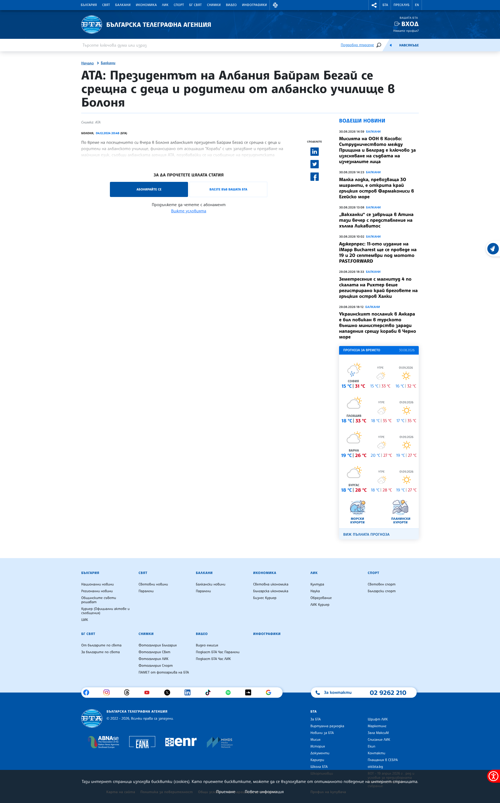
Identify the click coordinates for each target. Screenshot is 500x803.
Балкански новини (210, 584)
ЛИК (165, 5)
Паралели (146, 591)
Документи (319, 753)
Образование (321, 598)
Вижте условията (188, 210)
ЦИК (84, 620)
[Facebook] (88, 692)
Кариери (317, 760)
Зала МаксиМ (378, 733)
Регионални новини (97, 591)
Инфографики (254, 5)
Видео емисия (207, 645)
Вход (410, 24)
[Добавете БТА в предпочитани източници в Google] (270, 692)
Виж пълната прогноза (366, 534)
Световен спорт (382, 584)
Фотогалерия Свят (154, 652)
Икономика (146, 5)
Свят (106, 5)
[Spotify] (230, 692)
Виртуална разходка (327, 726)
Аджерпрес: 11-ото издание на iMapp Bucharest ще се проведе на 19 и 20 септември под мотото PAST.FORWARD (378, 252)
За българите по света (100, 652)
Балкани (122, 5)
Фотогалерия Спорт (156, 666)
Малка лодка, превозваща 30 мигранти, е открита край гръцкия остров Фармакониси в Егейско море (376, 188)
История (317, 746)
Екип (371, 746)
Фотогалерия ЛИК (153, 659)
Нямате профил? (406, 31)
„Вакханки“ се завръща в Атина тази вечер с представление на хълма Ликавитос (376, 220)
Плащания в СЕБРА (383, 760)
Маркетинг (377, 726)
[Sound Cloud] (250, 692)
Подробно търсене (357, 45)
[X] (169, 692)
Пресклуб (401, 5)
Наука (315, 591)
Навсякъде (409, 45)
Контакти (376, 753)
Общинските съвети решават (98, 600)
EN (417, 5)
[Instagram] (108, 692)
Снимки (214, 5)
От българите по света (101, 645)
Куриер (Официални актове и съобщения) (105, 611)
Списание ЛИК (379, 740)
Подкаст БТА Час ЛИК (213, 659)
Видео (231, 5)
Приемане (225, 791)
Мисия (315, 740)
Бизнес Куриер (265, 598)
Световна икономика (270, 584)
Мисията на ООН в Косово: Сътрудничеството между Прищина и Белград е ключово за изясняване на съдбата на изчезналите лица (377, 150)
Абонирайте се (148, 189)
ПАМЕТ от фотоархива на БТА (164, 672)
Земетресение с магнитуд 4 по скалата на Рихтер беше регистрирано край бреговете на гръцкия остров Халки (378, 287)
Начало (87, 63)
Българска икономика (270, 591)
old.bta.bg (375, 767)
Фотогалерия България (158, 645)
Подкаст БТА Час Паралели (217, 652)
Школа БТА (319, 767)
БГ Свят (195, 5)
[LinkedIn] (189, 692)
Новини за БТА (322, 733)
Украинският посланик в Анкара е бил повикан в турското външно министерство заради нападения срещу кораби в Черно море (377, 325)
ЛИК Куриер (319, 605)
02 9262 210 (388, 692)
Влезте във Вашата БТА (228, 189)
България (89, 5)
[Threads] (129, 692)
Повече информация (264, 791)
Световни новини (153, 584)
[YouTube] (149, 692)
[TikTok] (210, 692)
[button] (275, 5)
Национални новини (97, 584)
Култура (317, 584)
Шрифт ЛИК (378, 719)
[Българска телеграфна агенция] (91, 718)
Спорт (179, 5)
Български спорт (382, 591)
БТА (385, 5)
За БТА (315, 719)
